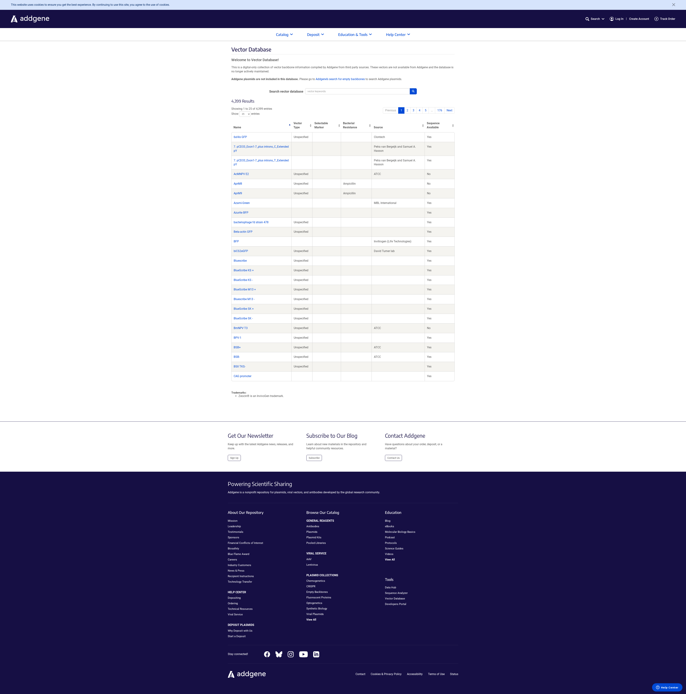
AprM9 (238, 193)
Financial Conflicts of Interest (245, 543)
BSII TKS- (239, 366)
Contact (360, 674)
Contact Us (393, 457)
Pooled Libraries (316, 543)
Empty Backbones (317, 592)
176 (439, 110)
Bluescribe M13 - (244, 299)
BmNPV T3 (241, 328)
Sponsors (233, 537)
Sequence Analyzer (396, 593)
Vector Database (395, 598)
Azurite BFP (241, 212)
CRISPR (310, 586)
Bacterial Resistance (350, 125)
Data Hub (390, 587)
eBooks (389, 526)
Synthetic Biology (316, 608)
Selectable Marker (321, 125)
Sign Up (234, 457)
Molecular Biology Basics (400, 532)
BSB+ (237, 347)
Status (454, 674)
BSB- (237, 357)
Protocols (391, 543)
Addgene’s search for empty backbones (340, 79)
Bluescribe (240, 260)
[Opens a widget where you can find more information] (667, 687)
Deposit (313, 34)
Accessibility (415, 674)
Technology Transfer (240, 581)
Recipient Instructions (241, 576)
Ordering (233, 603)
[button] (594, 19)
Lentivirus (312, 564)
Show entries (245, 114)
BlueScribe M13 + (245, 289)
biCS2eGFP (241, 251)
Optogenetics (314, 603)
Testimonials (235, 532)
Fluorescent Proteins (318, 597)
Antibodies (312, 526)
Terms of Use (436, 674)
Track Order (667, 19)
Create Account (639, 19)
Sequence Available (433, 125)
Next (449, 110)
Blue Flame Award (238, 554)
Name (237, 127)
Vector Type (298, 125)
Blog (387, 520)
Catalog (282, 34)
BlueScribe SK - (243, 318)
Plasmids (311, 532)
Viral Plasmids (315, 614)
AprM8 (238, 183)
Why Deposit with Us (240, 630)
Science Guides (394, 548)
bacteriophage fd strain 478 (251, 222)
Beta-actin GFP (243, 231)
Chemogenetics (315, 580)
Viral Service (235, 614)
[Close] (672, 4)
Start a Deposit (237, 636)
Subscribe (314, 457)
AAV (309, 559)
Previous (390, 110)
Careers (232, 559)
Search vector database (286, 91)
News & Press (236, 570)
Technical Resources (240, 609)
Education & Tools (352, 34)
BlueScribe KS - (243, 280)
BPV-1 (237, 337)
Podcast (390, 537)
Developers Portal (395, 604)
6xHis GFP (240, 137)
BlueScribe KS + (244, 270)
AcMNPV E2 (241, 174)
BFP (236, 241)
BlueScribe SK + (244, 308)
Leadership (234, 526)
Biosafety (233, 548)
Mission (232, 520)
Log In (619, 19)
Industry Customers (239, 565)
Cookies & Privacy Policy (386, 674)
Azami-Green (242, 203)
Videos (389, 554)
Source (378, 127)
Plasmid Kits (313, 537)
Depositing (234, 597)
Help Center (396, 34)
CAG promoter (242, 376)
